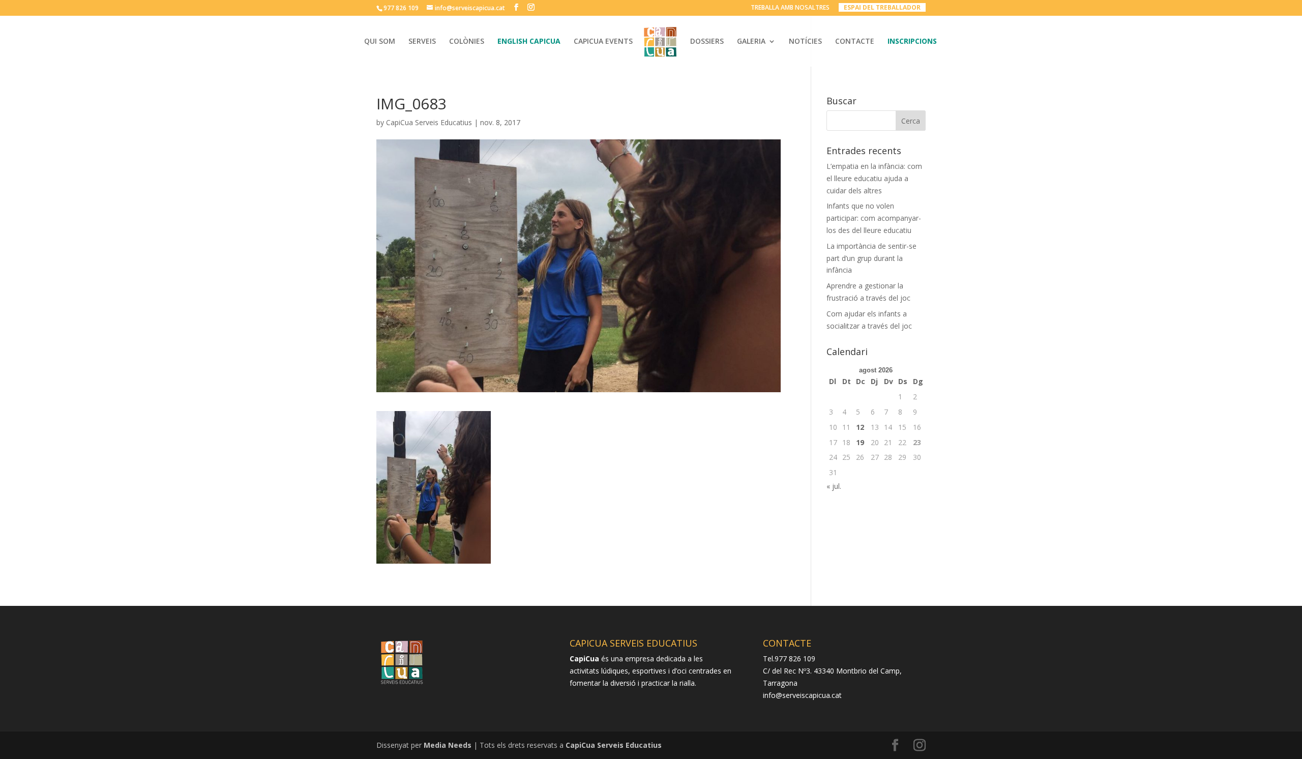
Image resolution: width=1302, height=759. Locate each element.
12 (860, 427)
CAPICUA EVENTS (603, 42)
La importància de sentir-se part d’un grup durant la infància (871, 258)
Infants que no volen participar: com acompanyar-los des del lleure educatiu (873, 218)
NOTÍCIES (805, 42)
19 (860, 442)
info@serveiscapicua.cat (802, 695)
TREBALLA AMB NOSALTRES (790, 8)
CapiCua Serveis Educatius (429, 122)
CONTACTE (854, 42)
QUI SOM (379, 42)
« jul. (833, 486)
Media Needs (447, 745)
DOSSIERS (707, 42)
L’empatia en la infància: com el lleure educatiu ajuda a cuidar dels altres (874, 178)
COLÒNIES (466, 42)
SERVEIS (422, 42)
